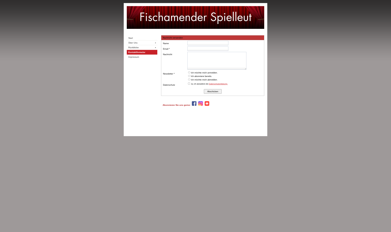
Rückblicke (142, 47)
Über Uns (142, 43)
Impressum (133, 57)
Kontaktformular (136, 52)
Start (130, 38)
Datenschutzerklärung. (218, 84)
